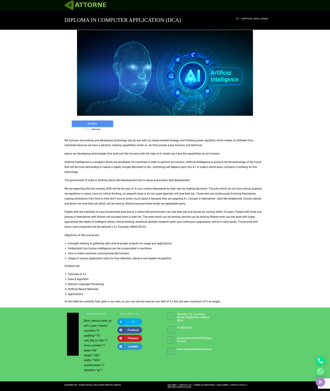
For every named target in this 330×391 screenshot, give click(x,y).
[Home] (237, 18)
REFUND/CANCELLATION (179, 387)
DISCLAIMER (222, 385)
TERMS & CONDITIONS (204, 385)
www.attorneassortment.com (194, 349)
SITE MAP (172, 385)
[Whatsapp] (320, 371)
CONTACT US (185, 385)
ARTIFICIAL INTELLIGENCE (255, 18)
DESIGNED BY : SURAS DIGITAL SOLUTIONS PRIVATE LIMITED (92, 385)
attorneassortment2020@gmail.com (194, 339)
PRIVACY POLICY (238, 385)
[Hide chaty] (320, 382)
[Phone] (320, 360)
